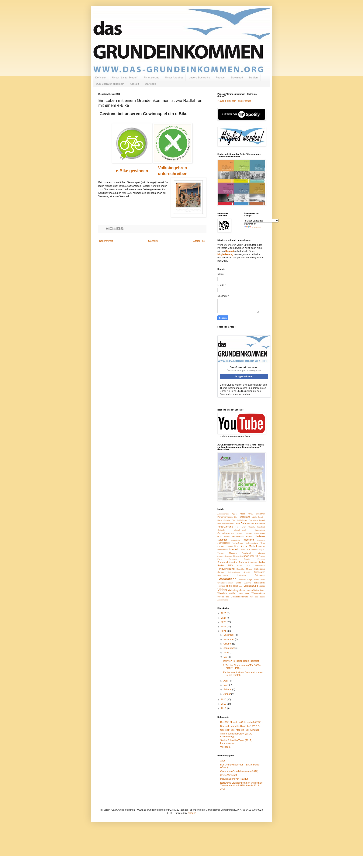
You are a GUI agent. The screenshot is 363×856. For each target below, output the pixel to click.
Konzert (220, 546)
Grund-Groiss (238, 536)
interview (261, 540)
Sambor (221, 572)
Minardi (233, 549)
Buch (254, 517)
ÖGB (222, 789)
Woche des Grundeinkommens (232, 597)
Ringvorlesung (226, 568)
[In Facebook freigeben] (118, 228)
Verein (262, 586)
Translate (256, 227)
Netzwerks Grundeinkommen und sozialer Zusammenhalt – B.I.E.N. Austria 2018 (241, 784)
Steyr (249, 580)
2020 (224, 699)
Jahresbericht (223, 543)
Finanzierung (151, 77)
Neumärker (238, 556)
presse (254, 562)
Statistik (242, 580)
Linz (236, 546)
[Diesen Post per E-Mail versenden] (107, 228)
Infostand (248, 539)
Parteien (247, 559)
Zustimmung (222, 600)
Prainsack (244, 562)
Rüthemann (259, 569)
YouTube (254, 597)
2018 (224, 708)
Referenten (260, 566)
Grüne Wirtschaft (228, 775)
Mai (225, 657)
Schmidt (247, 572)
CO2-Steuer (242, 520)
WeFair (232, 593)
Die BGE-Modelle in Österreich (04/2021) (241, 722)
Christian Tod (229, 520)
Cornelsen (253, 520)
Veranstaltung (251, 586)
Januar (227, 694)
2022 (224, 626)
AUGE (250, 514)
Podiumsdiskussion (227, 562)
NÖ (256, 556)
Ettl (242, 523)
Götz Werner (223, 536)
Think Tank (232, 586)
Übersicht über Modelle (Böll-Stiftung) (239, 730)
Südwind (247, 583)
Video (222, 590)
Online (262, 556)
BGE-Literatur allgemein (109, 83)
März (226, 685)
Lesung (229, 546)
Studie (238, 583)
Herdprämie (235, 540)
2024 (224, 618)
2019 (224, 704)
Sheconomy (222, 575)
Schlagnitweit (234, 572)
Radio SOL (244, 566)
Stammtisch (227, 579)
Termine (221, 586)
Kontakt (134, 83)
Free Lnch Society (245, 527)
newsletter (249, 556)
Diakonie (226, 524)
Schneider (259, 572)
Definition (100, 77)
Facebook (249, 523)
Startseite (150, 83)
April (226, 680)
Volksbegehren (237, 590)
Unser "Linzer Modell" (125, 77)
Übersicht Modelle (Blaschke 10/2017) (240, 726)
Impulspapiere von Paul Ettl (234, 779)
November (229, 639)
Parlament (233, 559)
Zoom (262, 597)
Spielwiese (260, 575)
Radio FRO (225, 565)
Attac (222, 760)
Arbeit (242, 514)
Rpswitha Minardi (244, 569)
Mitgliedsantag (225, 254)
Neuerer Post (106, 241)
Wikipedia (225, 747)
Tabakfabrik (259, 583)
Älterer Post (199, 241)
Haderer (249, 536)
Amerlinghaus (223, 514)
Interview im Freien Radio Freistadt (241, 661)
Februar (227, 689)
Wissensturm (258, 593)
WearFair (222, 593)
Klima (262, 543)
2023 (224, 622)
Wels (240, 593)
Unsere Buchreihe (199, 77)
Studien (253, 77)
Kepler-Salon (237, 543)
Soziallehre (241, 575)
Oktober (227, 643)
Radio (261, 562)
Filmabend (260, 523)
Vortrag (250, 590)
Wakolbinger (259, 590)
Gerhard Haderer (244, 533)
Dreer (237, 523)
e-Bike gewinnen (132, 170)
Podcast (220, 77)
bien (236, 517)
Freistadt (261, 527)
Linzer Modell (248, 546)
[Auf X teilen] (115, 228)
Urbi (240, 586)
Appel (234, 514)
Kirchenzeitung (251, 543)
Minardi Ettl (245, 550)
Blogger (191, 813)
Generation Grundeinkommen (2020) (239, 771)
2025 (224, 613)
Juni (225, 652)
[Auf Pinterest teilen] (122, 228)
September (229, 648)
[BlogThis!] (111, 228)
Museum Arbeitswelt (240, 553)
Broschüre (245, 517)
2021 (224, 631)
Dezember (229, 635)
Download (237, 77)
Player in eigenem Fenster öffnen (234, 101)
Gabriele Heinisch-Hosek (231, 530)
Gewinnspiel (259, 533)
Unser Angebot (174, 77)
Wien (247, 593)
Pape (219, 559)
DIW (232, 524)
